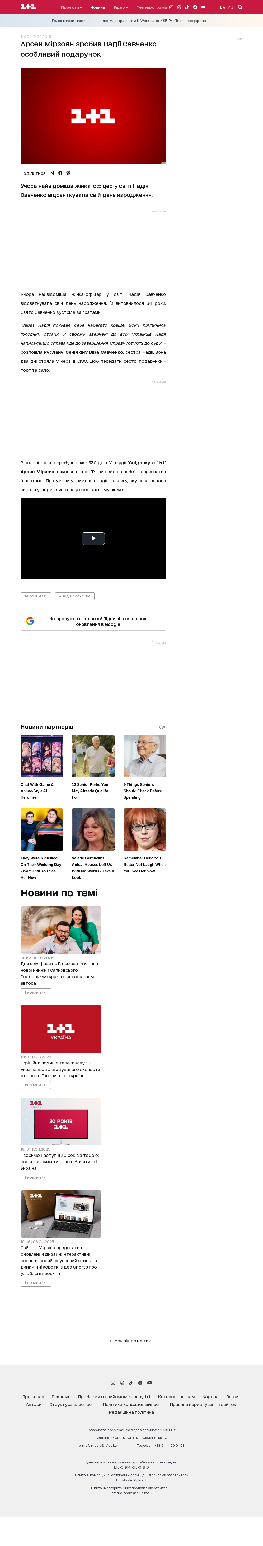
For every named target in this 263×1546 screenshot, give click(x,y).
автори (34, 1404)
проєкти (70, 7)
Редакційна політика (131, 1411)
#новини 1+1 (36, 596)
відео (119, 7)
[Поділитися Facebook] (60, 173)
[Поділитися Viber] (68, 173)
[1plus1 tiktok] (131, 1383)
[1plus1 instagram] (113, 1383)
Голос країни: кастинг (70, 21)
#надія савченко (74, 596)
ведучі (233, 1396)
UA (223, 7)
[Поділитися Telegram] (52, 173)
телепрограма (152, 7)
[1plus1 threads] (122, 1383)
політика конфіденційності (132, 1404)
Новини (97, 7)
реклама (61, 1396)
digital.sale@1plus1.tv (131, 1480)
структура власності (72, 1404)
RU (230, 7)
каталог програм (176, 1396)
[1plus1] (28, 7)
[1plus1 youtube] (149, 1382)
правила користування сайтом (203, 1404)
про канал (33, 1396)
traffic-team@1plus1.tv (130, 1493)
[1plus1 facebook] (140, 1383)
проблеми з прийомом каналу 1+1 (114, 1396)
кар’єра (211, 1396)
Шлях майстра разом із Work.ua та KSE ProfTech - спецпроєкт (152, 21)
